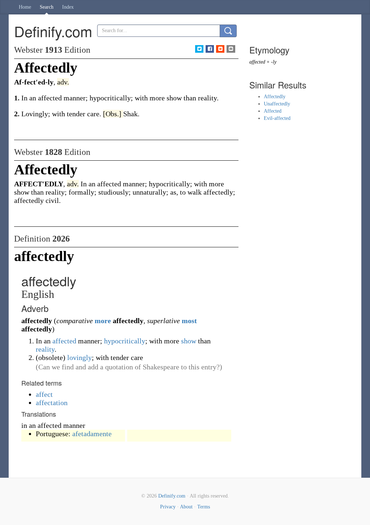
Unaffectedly (277, 104)
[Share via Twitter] (199, 49)
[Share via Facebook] (209, 49)
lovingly (79, 357)
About (186, 506)
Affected (272, 111)
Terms (203, 506)
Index (68, 7)
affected (64, 341)
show (188, 341)
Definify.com (171, 496)
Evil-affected (277, 118)
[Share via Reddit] (220, 49)
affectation (52, 403)
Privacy (168, 506)
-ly (273, 62)
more (103, 321)
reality (45, 349)
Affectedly (274, 96)
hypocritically (124, 341)
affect (44, 394)
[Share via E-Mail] (230, 49)
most (189, 321)
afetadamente (92, 434)
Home (25, 7)
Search (46, 7)
